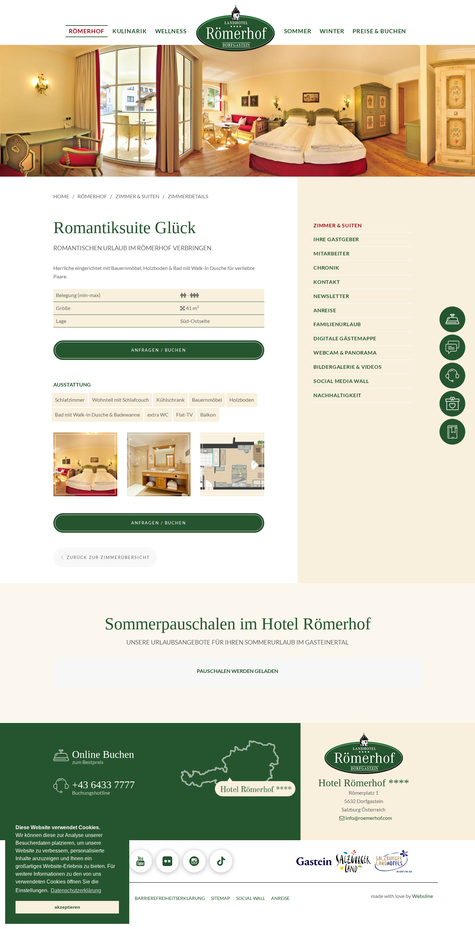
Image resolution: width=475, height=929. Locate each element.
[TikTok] (221, 861)
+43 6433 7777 (103, 787)
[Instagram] (194, 861)
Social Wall (250, 898)
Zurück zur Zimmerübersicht (107, 557)
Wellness (171, 31)
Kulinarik (129, 31)
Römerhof (92, 196)
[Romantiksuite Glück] (85, 464)
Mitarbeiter (331, 253)
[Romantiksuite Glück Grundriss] (232, 464)
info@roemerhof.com (368, 818)
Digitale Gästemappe (344, 338)
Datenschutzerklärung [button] (76, 890)
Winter (332, 31)
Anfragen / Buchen (158, 350)
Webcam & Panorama (345, 352)
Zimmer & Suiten (137, 196)
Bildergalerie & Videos (347, 367)
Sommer (297, 31)
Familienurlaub (337, 324)
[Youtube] (140, 861)
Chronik (326, 267)
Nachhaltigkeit (337, 395)
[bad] (159, 464)
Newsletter (331, 296)
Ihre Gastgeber (336, 239)
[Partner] (314, 860)
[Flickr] (167, 861)
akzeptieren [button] (67, 907)
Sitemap (220, 898)
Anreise (324, 310)
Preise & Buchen (379, 31)
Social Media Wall (341, 381)
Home (61, 196)
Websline (422, 896)
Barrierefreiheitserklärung (170, 898)
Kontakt (326, 282)
